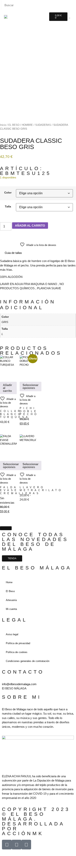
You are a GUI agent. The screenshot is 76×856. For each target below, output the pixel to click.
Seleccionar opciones (30, 386)
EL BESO (13, 124)
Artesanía (11, 600)
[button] (43, 16)
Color (7, 192)
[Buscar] (71, 5)
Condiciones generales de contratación (27, 661)
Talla (8, 206)
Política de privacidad (18, 643)
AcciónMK (23, 833)
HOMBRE (27, 124)
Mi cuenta (11, 609)
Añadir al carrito (7, 387)
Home (9, 582)
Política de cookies (16, 652)
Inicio (3, 124)
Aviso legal (12, 634)
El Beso (10, 591)
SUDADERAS (43, 124)
